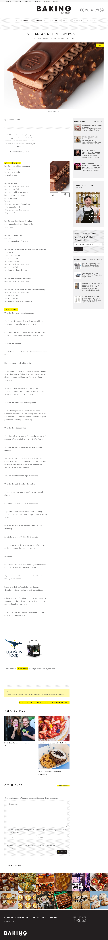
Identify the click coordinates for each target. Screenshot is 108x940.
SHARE (71, 39)
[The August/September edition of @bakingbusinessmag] (45, 900)
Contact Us (10, 921)
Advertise (28, 1)
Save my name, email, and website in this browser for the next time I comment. (34, 847)
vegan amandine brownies (56, 694)
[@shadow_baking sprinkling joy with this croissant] (45, 882)
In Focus (41, 21)
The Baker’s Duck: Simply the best (92, 126)
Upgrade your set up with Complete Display (91, 297)
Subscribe (38, 1)
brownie (8, 694)
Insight (79, 21)
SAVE (54, 196)
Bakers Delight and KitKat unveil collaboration (90, 138)
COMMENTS (13, 785)
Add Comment (63, 785)
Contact (55, 1)
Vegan (46, 694)
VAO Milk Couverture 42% (35, 694)
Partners (47, 1)
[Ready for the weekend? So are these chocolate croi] (63, 900)
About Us (9, 1)
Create (55, 21)
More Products (95, 259)
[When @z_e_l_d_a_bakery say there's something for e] (9, 882)
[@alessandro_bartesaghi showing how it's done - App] (63, 882)
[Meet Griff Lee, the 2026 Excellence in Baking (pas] (81, 882)
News (66, 21)
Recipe (100, 45)
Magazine (18, 1)
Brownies (14, 694)
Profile (27, 21)
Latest (15, 21)
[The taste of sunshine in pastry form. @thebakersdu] (99, 900)
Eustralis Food (22, 668)
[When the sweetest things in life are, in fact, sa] (27, 882)
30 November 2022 (57, 39)
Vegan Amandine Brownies (54, 34)
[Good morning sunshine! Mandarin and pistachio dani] (27, 900)
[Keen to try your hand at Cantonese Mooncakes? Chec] (81, 900)
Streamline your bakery (91, 273)
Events (92, 21)
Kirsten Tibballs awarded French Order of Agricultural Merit (91, 152)
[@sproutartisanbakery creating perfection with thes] (99, 882)
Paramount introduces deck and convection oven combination (92, 285)
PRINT (65, 196)
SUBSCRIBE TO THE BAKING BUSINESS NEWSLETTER (85, 236)
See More (97, 121)
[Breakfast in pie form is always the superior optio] (9, 900)
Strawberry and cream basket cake (52, 743)
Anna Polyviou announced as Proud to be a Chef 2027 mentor (92, 165)
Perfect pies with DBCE (91, 263)
